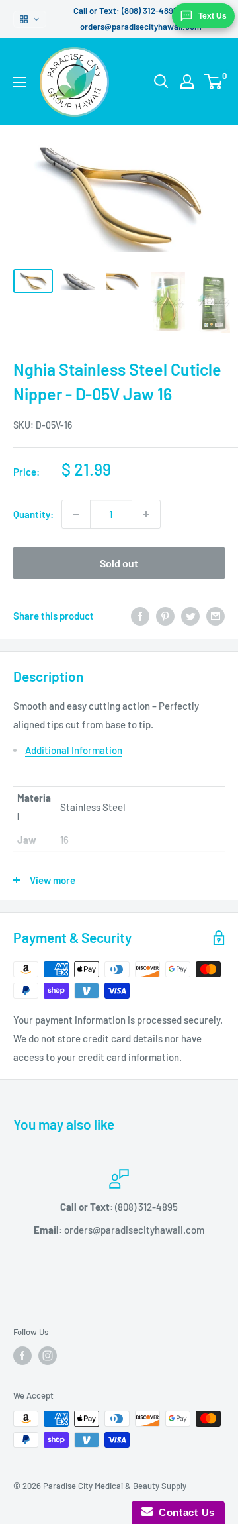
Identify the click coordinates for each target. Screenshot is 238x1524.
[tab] (125, 750)
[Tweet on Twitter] (190, 616)
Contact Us (184, 1512)
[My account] (187, 81)
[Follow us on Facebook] (22, 1355)
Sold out (119, 563)
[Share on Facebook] (140, 616)
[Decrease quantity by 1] (76, 514)
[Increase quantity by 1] (146, 514)
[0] (214, 81)
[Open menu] (19, 82)
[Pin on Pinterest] (165, 616)
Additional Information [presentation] (73, 750)
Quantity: (33, 514)
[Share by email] (215, 616)
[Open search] (161, 81)
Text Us (212, 16)
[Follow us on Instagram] (47, 1355)
